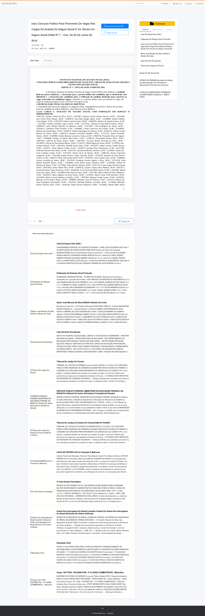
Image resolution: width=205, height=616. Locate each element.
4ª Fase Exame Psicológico (69, 482)
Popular (169, 29)
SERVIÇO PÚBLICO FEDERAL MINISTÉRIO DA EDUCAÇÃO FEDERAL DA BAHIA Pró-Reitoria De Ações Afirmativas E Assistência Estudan (90, 392)
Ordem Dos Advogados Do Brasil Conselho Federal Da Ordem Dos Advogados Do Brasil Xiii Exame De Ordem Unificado (92, 512)
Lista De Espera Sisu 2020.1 (69, 243)
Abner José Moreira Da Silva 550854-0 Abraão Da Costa (82, 302)
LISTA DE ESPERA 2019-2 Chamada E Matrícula (78, 452)
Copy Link (125, 221)
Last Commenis (157, 29)
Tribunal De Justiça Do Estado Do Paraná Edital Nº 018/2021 (83, 423)
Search (165, 3)
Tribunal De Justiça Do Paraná (70, 361)
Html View (34, 60)
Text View (48, 60)
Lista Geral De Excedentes (68, 332)
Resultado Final (64, 543)
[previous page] (30, 221)
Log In (189, 3)
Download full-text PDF (115, 26)
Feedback (110, 613)
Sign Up (178, 3)
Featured (145, 29)
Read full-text (111, 33)
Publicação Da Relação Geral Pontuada (74, 273)
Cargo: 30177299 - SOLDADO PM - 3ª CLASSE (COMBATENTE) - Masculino (90, 572)
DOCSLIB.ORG (9, 3)
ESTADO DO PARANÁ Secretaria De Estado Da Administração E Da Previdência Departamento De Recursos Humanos (156, 82)
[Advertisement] (102, 13)
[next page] (43, 221)
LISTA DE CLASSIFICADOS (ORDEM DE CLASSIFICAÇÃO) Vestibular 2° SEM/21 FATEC (155, 94)
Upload (200, 3)
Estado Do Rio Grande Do (149, 73)
